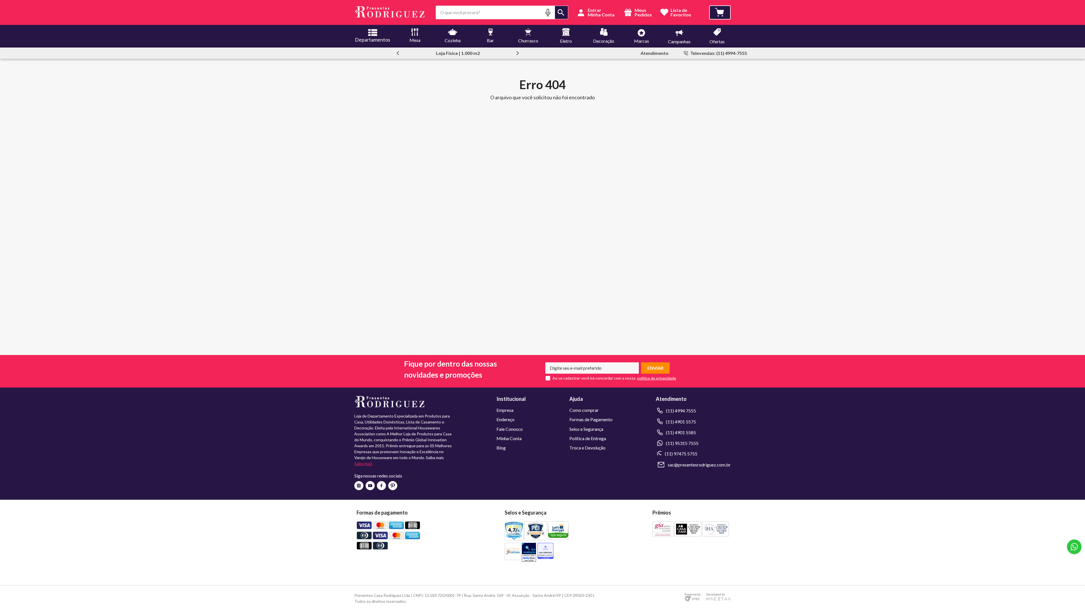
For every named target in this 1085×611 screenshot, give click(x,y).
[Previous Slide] (397, 53)
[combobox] (502, 12)
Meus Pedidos (643, 12)
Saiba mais (363, 463)
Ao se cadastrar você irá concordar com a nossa (593, 378)
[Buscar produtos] (561, 12)
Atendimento (655, 53)
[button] (548, 12)
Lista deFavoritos (680, 13)
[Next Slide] (517, 53)
